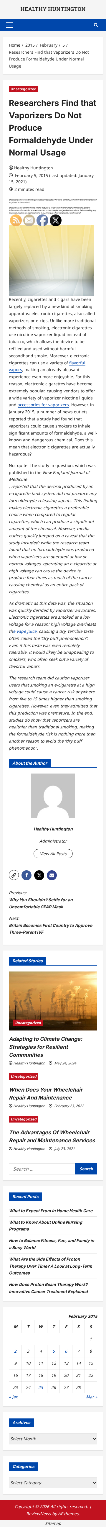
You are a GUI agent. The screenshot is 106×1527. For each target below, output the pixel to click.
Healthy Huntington (33, 168)
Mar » (91, 1397)
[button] (9, 25)
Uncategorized (24, 88)
